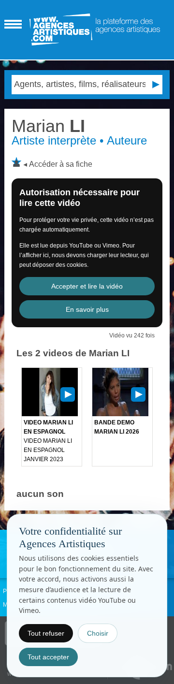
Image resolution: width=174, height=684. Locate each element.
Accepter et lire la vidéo (87, 286)
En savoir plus (87, 309)
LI (48, 126)
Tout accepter (48, 657)
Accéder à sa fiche (60, 164)
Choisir (97, 633)
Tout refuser (46, 633)
